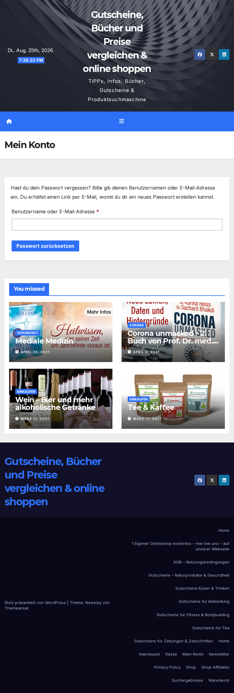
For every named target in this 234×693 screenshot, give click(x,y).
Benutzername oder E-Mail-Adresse (69, 211)
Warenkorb (218, 680)
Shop (191, 667)
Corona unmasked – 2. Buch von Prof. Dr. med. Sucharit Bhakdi (170, 341)
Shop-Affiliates (215, 667)
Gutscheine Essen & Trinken (202, 588)
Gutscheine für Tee (210, 627)
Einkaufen (26, 391)
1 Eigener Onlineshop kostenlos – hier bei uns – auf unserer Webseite (180, 546)
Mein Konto (193, 654)
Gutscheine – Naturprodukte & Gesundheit (188, 575)
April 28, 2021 (35, 352)
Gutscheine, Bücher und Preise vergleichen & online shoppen (117, 41)
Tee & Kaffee (151, 407)
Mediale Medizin (44, 340)
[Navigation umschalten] (121, 121)
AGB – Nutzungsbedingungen (201, 562)
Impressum (149, 654)
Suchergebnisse (187, 680)
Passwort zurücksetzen (45, 246)
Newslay (93, 602)
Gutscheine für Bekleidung (204, 601)
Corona (136, 325)
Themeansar (17, 608)
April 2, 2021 (146, 352)
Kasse (171, 654)
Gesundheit (27, 333)
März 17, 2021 (35, 419)
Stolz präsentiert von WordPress (36, 602)
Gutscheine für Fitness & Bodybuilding (193, 614)
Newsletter (219, 654)
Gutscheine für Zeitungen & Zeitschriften (173, 640)
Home (223, 530)
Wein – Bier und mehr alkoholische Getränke (55, 403)
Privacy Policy (167, 667)
